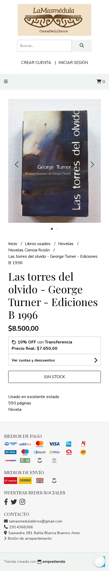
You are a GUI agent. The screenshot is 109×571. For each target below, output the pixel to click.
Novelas (66, 244)
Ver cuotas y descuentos (33, 360)
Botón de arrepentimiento (29, 538)
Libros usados (38, 244)
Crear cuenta (36, 62)
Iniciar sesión (73, 62)
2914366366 (20, 527)
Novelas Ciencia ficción (29, 250)
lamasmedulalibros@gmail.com (35, 521)
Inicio (13, 244)
